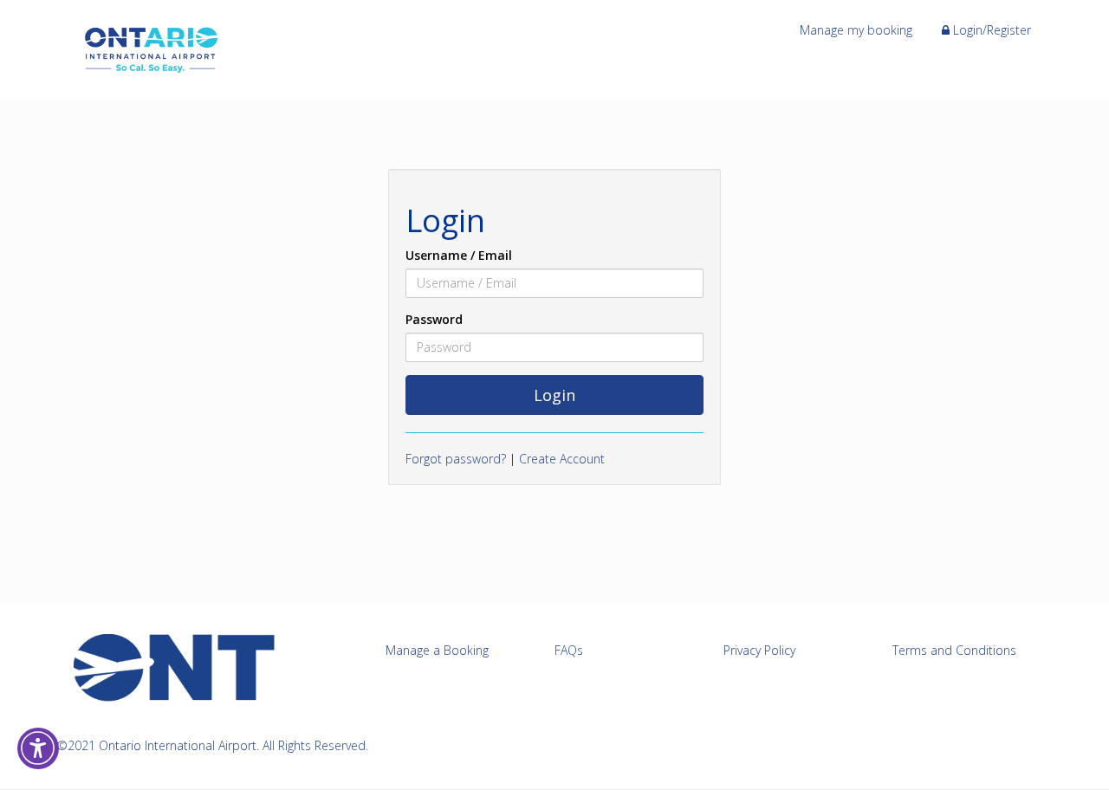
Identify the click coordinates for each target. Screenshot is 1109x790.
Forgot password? (455, 458)
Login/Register (990, 30)
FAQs (568, 650)
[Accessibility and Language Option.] (38, 748)
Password (434, 319)
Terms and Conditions (954, 650)
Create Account (562, 458)
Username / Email (458, 255)
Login (554, 395)
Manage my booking (856, 30)
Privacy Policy (759, 650)
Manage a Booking (437, 650)
